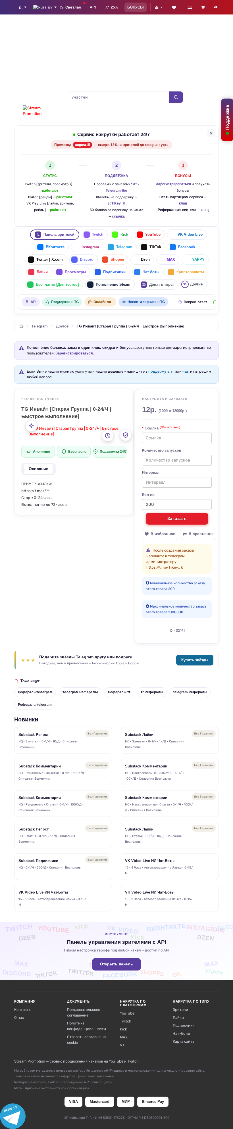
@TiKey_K (116, 203)
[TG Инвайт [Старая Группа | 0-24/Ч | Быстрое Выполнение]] (76, 431)
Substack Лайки (139, 735)
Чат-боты (181, 1033)
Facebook (186, 247)
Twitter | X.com (49, 259)
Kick (124, 234)
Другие (193, 284)
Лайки (42, 272)
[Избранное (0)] (174, 7)
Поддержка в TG (65, 302)
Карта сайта (183, 1041)
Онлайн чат (103, 302)
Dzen (145, 259)
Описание (38, 469)
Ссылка (162, 427)
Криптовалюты (190, 272)
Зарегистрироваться (173, 184)
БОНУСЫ (135, 7)
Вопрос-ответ (195, 302)
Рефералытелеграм (35, 692)
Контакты (22, 1009)
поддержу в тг (161, 371)
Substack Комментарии (39, 766)
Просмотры (75, 272)
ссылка (118, 216)
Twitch (97, 234)
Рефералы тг (119, 692)
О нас (19, 1017)
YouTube (153, 234)
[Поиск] (176, 97)
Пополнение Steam (113, 284)
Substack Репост (33, 735)
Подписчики (114, 272)
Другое (62, 326)
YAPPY (198, 259)
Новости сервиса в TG (146, 302)
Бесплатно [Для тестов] (57, 284)
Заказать (177, 518)
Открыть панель (116, 964)
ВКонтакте (55, 247)
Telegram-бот (117, 191)
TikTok (155, 247)
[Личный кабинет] (158, 7)
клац (183, 203)
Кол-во (148, 494)
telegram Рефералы (190, 692)
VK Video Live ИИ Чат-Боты (149, 861)
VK (122, 1045)
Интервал (150, 472)
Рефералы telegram (35, 705)
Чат (134, 184)
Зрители (180, 1009)
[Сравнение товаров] (189, 7)
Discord (86, 259)
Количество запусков (161, 450)
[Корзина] (202, 7)
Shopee (117, 259)
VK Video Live (190, 234)
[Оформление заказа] (215, 7)
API (93, 7)
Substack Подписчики (38, 861)
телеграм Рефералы (80, 692)
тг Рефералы (152, 692)
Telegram (124, 247)
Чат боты (151, 272)
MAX (171, 259)
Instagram (90, 247)
